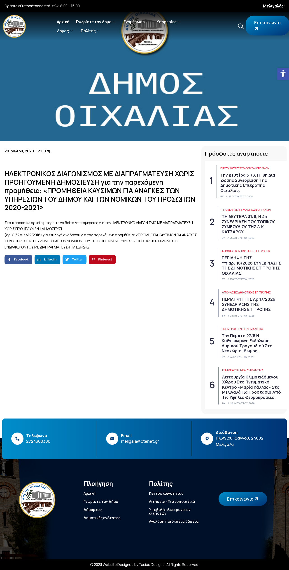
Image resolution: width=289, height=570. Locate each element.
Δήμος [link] (63, 30)
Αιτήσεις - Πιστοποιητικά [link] (172, 501)
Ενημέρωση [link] (134, 21)
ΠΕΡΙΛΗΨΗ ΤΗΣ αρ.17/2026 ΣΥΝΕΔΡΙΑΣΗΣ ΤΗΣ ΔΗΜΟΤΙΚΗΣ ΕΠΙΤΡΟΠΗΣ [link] (248, 304)
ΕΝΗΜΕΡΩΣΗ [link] (230, 329)
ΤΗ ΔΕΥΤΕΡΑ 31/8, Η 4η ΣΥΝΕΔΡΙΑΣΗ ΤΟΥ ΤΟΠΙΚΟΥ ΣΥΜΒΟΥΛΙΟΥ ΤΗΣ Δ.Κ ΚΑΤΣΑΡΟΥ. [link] (248, 224)
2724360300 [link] (38, 441)
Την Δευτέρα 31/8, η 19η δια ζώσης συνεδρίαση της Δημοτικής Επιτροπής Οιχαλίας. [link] (247, 182)
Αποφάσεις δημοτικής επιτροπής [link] (246, 251)
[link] (283, 74)
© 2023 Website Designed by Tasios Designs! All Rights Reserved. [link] (144, 564)
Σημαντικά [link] (255, 329)
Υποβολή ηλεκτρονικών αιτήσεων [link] (170, 511)
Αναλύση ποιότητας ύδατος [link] (174, 521)
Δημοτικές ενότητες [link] (102, 517)
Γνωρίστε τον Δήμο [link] (94, 21)
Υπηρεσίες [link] (167, 21)
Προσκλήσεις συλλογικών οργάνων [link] (244, 168)
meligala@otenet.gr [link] (140, 441)
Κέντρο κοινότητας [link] (166, 493)
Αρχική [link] (63, 21)
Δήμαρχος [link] (93, 509)
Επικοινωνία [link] (240, 499)
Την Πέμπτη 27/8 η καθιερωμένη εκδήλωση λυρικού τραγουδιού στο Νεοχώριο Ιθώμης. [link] (247, 343)
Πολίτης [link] (88, 30)
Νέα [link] (242, 329)
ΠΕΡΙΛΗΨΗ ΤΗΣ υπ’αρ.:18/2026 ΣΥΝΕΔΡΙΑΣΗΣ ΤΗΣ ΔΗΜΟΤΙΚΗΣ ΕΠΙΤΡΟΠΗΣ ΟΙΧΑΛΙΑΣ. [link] (251, 265)
